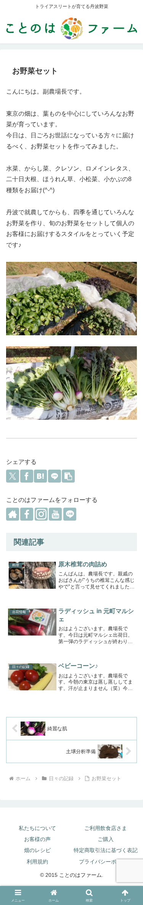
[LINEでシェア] (54, 476)
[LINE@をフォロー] (69, 514)
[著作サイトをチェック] (12, 514)
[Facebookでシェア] (26, 476)
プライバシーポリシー (105, 862)
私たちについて (37, 828)
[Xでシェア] (12, 476)
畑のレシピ (37, 850)
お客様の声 (37, 839)
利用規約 (37, 862)
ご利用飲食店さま (105, 828)
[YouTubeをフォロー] (55, 514)
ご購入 (106, 839)
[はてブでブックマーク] (40, 476)
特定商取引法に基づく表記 (106, 850)
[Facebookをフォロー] (26, 514)
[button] (68, 476)
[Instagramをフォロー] (41, 514)
